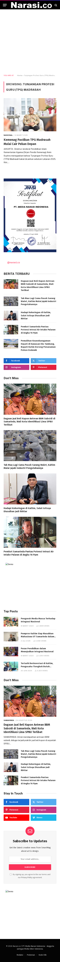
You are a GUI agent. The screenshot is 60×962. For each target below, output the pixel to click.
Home (19, 75)
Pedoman (31, 955)
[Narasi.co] (31, 5)
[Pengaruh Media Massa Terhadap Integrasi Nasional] (11, 621)
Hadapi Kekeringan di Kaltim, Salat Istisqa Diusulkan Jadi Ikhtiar (36, 315)
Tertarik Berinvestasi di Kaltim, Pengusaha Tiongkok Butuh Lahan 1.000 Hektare (37, 666)
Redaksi (20, 955)
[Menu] (5, 5)
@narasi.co (13, 262)
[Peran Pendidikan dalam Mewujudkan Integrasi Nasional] (11, 651)
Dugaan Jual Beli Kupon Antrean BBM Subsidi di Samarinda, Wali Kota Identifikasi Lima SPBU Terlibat (29, 421)
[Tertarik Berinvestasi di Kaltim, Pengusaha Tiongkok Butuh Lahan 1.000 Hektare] (11, 666)
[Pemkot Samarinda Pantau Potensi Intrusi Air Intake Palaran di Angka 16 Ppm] (11, 330)
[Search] (55, 5)
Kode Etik (42, 955)
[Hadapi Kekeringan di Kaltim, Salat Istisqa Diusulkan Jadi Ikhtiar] (11, 315)
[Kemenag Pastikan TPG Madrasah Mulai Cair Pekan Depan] (30, 114)
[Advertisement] (30, 42)
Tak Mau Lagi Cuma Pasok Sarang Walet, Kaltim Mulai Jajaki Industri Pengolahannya (38, 301)
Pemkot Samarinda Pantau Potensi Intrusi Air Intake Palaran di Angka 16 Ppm (38, 329)
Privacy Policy (26, 877)
